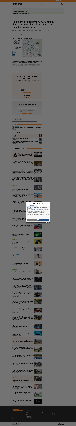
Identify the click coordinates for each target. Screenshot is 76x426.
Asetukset (32, 220)
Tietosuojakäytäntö (46, 222)
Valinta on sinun (32, 205)
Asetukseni (43, 205)
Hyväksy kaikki (44, 220)
